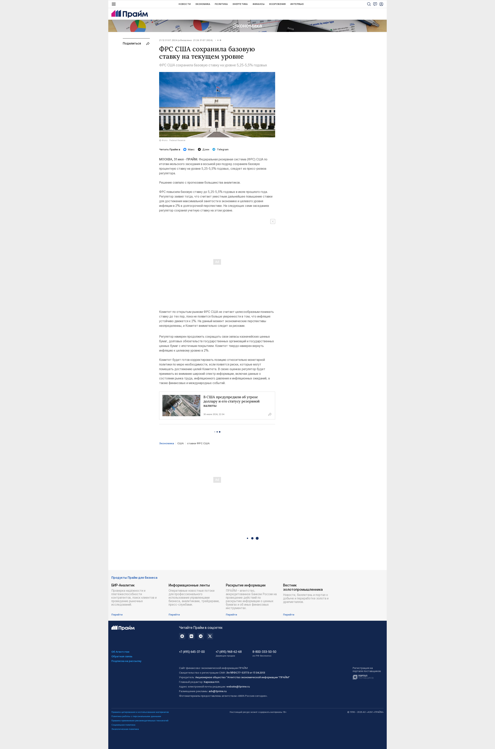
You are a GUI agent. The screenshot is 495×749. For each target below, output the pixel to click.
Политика (221, 4)
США (180, 443)
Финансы (259, 4)
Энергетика (240, 4)
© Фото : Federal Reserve (172, 140)
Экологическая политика (125, 729)
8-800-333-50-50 (264, 653)
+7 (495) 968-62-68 (229, 653)
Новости (185, 4)
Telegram (223, 149)
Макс (191, 149)
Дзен (205, 149)
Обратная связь (121, 656)
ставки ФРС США (198, 443)
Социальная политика (123, 724)
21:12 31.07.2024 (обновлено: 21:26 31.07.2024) (186, 40)
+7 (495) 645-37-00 (192, 652)
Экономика (202, 4)
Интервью (297, 4)
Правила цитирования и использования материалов (140, 712)
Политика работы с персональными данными (136, 716)
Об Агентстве (120, 651)
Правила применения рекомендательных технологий (139, 720)
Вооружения (277, 4)
